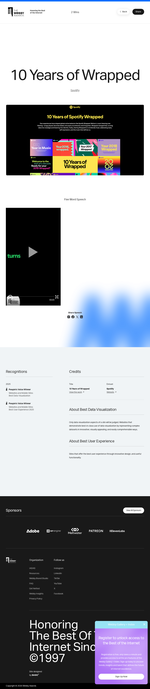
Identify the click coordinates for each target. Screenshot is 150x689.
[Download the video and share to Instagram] (69, 316)
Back (124, 12)
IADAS (32, 568)
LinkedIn (58, 573)
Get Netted (34, 589)
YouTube (58, 584)
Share (138, 12)
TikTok (57, 578)
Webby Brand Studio (38, 578)
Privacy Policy (35, 599)
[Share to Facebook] (73, 316)
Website (110, 392)
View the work (75, 392)
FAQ (31, 584)
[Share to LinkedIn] (81, 316)
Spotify (75, 90)
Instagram (58, 568)
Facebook (58, 594)
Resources (34, 573)
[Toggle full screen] (56, 297)
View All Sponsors (133, 510)
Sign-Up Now (121, 677)
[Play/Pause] (10, 297)
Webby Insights (36, 594)
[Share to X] (77, 316)
